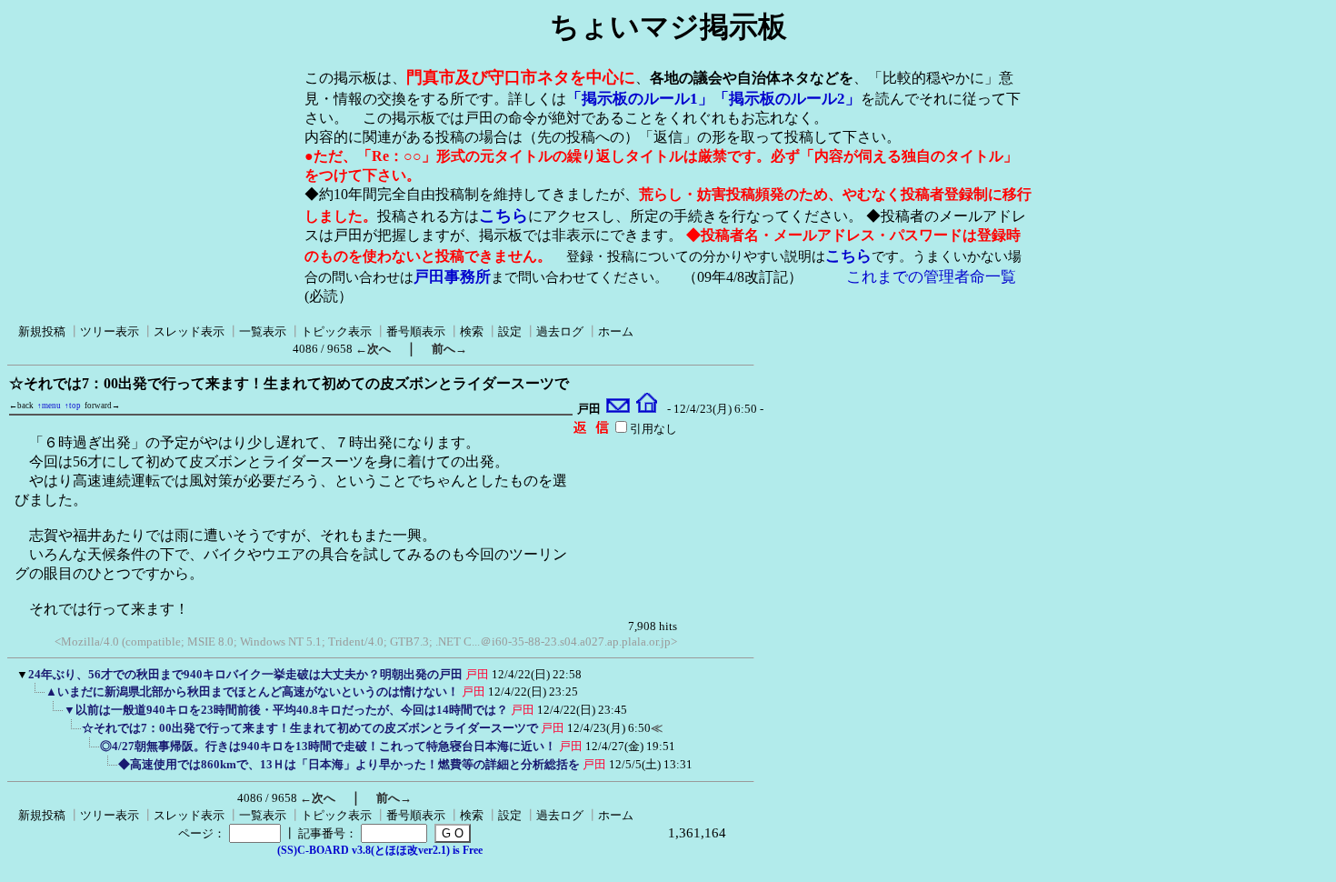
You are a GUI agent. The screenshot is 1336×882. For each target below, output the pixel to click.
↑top (73, 405)
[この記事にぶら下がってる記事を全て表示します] (36, 697)
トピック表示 (336, 331)
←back (21, 405)
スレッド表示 (189, 331)
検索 (472, 331)
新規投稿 (41, 331)
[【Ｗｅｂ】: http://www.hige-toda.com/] (647, 409)
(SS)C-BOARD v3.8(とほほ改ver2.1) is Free (380, 850)
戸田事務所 (452, 277)
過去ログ (559, 331)
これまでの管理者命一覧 (931, 277)
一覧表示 (262, 331)
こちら (503, 215)
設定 (510, 331)
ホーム (615, 331)
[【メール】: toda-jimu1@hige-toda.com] (618, 409)
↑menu (49, 405)
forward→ (102, 405)
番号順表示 (415, 331)
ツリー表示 (109, 331)
